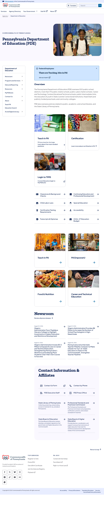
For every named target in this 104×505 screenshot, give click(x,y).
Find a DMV (31, 462)
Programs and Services (12, 81)
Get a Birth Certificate (35, 465)
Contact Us (9, 96)
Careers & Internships (60, 459)
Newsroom (8, 76)
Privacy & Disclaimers (74, 490)
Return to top (94, 449)
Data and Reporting (11, 85)
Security (97, 490)
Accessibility (63, 490)
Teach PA (8, 104)
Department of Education (11, 69)
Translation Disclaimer (88, 490)
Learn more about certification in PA (83, 146)
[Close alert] (96, 68)
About (7, 101)
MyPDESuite (9, 93)
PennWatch (57, 462)
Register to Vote (33, 459)
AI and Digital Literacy (12, 112)
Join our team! (43, 77)
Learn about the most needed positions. (48, 145)
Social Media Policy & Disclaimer (92, 492)
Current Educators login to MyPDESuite (48, 182)
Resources (8, 89)
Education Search (11, 108)
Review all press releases (42, 318)
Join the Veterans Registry (36, 469)
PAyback (31, 472)
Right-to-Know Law (59, 465)
